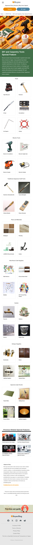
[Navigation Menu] (3, 2)
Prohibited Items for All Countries (11, 485)
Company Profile (16, 525)
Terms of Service (16, 528)
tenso (21, 540)
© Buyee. (12, 540)
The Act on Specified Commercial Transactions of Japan (16, 536)
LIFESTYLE (8, 14)
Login (24, 9)
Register (10, 9)
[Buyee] (16, 2)
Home (2, 14)
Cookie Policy (16, 533)
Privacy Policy (16, 530)
